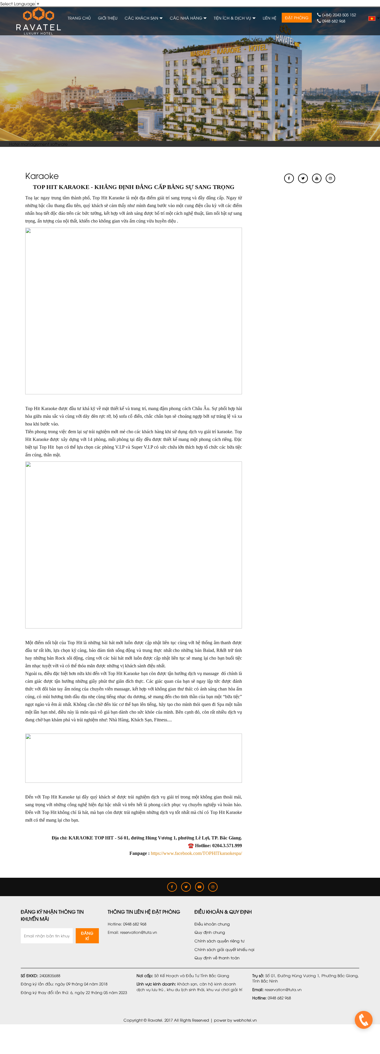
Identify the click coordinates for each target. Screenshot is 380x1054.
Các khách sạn (142, 17)
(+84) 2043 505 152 (338, 14)
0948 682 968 (333, 20)
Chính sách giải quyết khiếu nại (224, 949)
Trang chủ (79, 17)
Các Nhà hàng (186, 17)
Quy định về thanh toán (217, 957)
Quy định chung (209, 932)
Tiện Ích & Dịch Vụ (233, 17)
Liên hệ (269, 17)
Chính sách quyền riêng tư (219, 940)
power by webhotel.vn (235, 1020)
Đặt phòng (296, 17)
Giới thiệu (108, 17)
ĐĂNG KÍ (87, 935)
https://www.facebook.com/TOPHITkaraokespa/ (196, 853)
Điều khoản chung (212, 923)
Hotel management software (38, 144)
